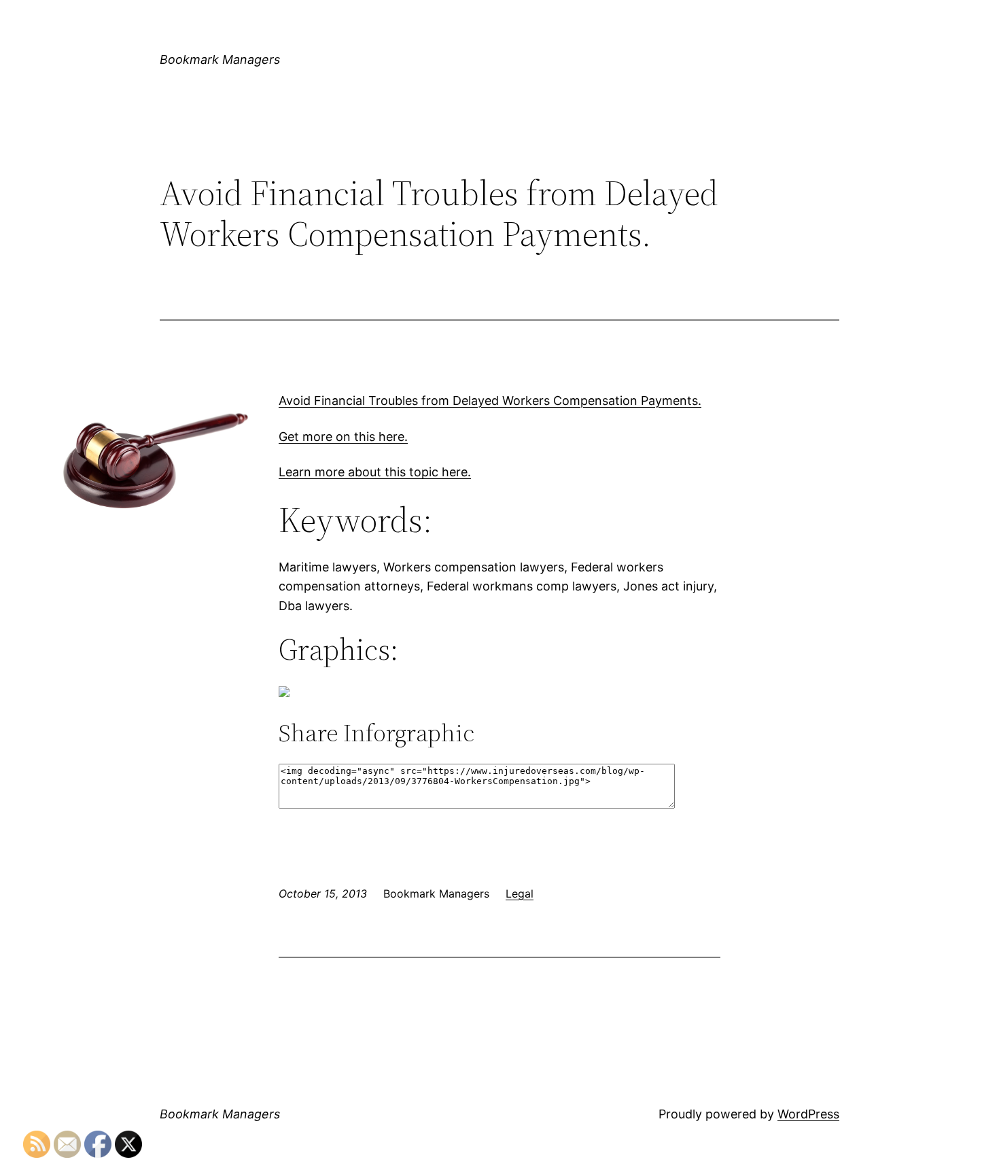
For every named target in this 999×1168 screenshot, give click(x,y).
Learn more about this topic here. (375, 472)
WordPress (808, 1114)
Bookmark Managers (220, 59)
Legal (519, 893)
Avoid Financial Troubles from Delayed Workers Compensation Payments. (490, 400)
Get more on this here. (343, 436)
